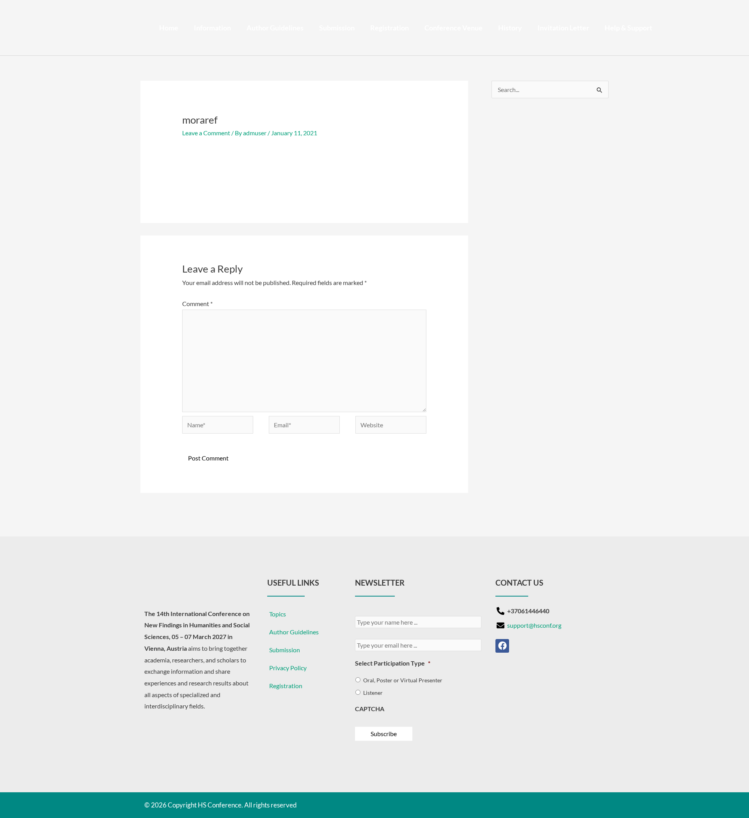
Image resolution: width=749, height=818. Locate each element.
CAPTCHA (369, 708)
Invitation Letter (563, 27)
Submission (337, 27)
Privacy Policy (288, 667)
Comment (197, 303)
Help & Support (628, 27)
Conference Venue (453, 27)
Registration (389, 27)
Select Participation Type (392, 663)
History (510, 27)
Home (168, 27)
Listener (373, 692)
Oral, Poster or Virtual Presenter (402, 680)
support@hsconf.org (534, 625)
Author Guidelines (275, 27)
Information (212, 27)
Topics (277, 614)
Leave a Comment (206, 132)
